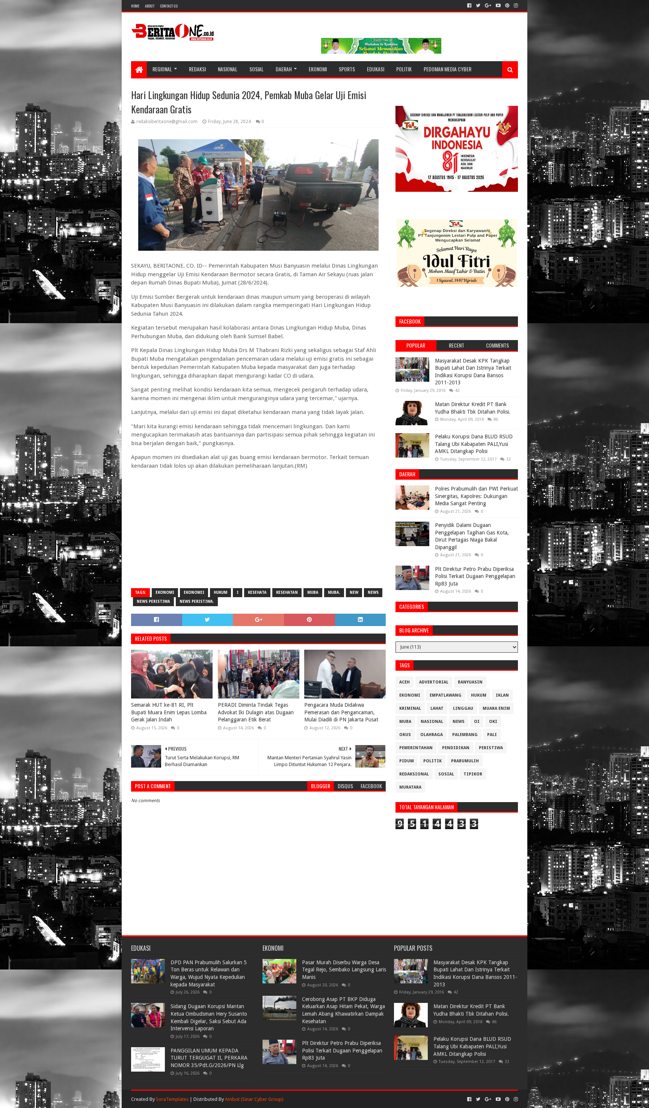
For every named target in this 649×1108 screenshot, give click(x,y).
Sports (347, 69)
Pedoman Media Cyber (447, 69)
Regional (162, 69)
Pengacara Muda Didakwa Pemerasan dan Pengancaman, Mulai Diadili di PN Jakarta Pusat (341, 712)
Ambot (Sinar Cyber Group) (254, 1099)
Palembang (465, 734)
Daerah (284, 69)
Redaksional (414, 774)
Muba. (334, 592)
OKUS (405, 734)
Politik (404, 69)
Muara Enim (496, 708)
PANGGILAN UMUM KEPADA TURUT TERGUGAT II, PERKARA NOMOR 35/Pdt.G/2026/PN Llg (209, 1058)
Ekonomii (194, 592)
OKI (493, 721)
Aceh (404, 682)
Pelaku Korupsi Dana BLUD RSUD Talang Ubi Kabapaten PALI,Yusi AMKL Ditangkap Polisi (474, 444)
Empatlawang (446, 695)
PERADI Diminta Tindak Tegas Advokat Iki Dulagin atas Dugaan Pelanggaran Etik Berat (256, 712)
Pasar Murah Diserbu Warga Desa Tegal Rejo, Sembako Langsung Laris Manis (344, 969)
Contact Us (169, 6)
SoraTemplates (172, 1099)
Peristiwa (491, 747)
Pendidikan (455, 747)
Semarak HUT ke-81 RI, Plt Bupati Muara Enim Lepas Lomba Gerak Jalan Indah (169, 712)
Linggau (463, 708)
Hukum (220, 592)
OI (477, 721)
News (373, 592)
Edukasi (375, 69)
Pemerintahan (416, 747)
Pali (492, 734)
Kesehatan (287, 592)
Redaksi (197, 69)
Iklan (502, 695)
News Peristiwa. (197, 601)
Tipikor (472, 774)
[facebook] (469, 5)
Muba (312, 592)
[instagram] (515, 5)
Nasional (227, 69)
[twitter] (478, 5)
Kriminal (410, 708)
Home (135, 6)
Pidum (406, 761)
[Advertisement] (258, 528)
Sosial (256, 69)
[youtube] (498, 5)
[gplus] (488, 5)
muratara (410, 787)
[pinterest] (507, 5)
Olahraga (431, 734)
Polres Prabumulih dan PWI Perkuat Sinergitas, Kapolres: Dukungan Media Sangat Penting (476, 496)
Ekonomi (318, 69)
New (354, 592)
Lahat (437, 708)
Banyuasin (470, 682)
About (149, 6)
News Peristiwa (153, 601)
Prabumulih (465, 761)
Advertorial (433, 682)
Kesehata (257, 592)
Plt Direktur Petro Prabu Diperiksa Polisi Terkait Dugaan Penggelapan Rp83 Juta (475, 576)
